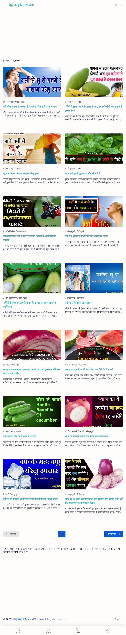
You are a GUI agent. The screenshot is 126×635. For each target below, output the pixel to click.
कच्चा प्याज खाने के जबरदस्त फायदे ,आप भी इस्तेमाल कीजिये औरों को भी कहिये (31, 371)
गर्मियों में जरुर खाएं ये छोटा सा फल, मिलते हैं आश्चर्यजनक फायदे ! (29, 238)
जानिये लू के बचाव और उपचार (78, 303)
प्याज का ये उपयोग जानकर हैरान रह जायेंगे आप (86, 436)
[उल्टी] (8, 494)
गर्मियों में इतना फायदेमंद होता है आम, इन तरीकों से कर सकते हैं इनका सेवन (93, 108)
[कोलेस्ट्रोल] (21, 231)
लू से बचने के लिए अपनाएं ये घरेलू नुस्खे (21, 173)
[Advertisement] (63, 36)
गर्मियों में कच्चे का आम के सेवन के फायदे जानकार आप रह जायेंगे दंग (29, 304)
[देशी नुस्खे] (80, 231)
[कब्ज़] (19, 431)
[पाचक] (79, 101)
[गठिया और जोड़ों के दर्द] (76, 431)
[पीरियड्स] (80, 494)
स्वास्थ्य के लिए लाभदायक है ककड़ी (19, 436)
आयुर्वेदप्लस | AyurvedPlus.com (28, 619)
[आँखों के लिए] (11, 231)
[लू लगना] (17, 168)
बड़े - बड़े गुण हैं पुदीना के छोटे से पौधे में (82, 173)
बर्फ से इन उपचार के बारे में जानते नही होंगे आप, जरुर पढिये (30, 499)
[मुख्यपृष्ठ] (61, 534)
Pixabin (86, 619)
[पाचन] (79, 168)
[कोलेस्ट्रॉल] (72, 364)
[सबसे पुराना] (113, 534)
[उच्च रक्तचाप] (11, 431)
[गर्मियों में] (9, 168)
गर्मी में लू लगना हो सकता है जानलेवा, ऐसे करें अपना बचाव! (30, 106)
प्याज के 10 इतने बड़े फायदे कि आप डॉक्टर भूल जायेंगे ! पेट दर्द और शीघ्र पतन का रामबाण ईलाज (94, 501)
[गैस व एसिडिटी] (12, 298)
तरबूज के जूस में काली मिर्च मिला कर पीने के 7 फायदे (89, 369)
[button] (115, 4)
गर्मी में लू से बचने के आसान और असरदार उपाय (86, 236)
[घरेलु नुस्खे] (20, 101)
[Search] (121, 4)
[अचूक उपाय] (11, 101)
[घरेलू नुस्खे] (90, 431)
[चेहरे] (17, 364)
